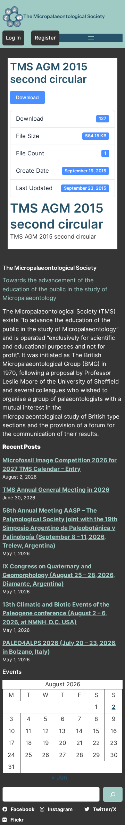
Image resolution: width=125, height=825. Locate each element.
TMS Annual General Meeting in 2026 (55, 489)
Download (27, 97)
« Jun (59, 777)
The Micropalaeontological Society (64, 16)
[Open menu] (91, 38)
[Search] (113, 794)
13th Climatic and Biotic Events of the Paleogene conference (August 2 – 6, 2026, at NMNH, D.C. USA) (55, 613)
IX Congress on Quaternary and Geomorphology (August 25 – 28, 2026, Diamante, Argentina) (58, 575)
